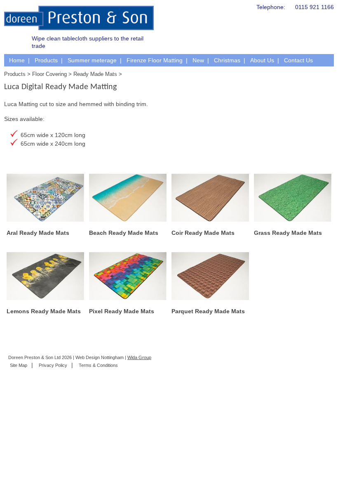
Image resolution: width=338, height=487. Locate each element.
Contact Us (298, 60)
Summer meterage (92, 60)
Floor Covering (49, 74)
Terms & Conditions (98, 365)
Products (46, 60)
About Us (262, 60)
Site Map (18, 365)
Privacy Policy (53, 365)
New (198, 60)
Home (17, 60)
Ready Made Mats (95, 74)
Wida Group (139, 357)
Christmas (227, 60)
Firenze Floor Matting (155, 60)
